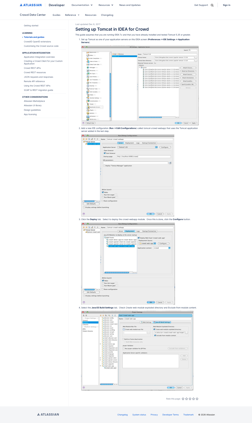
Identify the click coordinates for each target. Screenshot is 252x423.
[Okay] (190, 399)
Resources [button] (104, 4)
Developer (57, 5)
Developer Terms (170, 414)
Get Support (201, 4)
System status (139, 414)
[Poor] (186, 399)
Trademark (188, 414)
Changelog (107, 14)
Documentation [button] (80, 4)
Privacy (154, 414)
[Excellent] (197, 399)
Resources (90, 14)
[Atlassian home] (31, 5)
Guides (56, 14)
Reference (70, 14)
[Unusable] (183, 399)
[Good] (193, 399)
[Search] (212, 5)
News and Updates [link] (130, 4)
